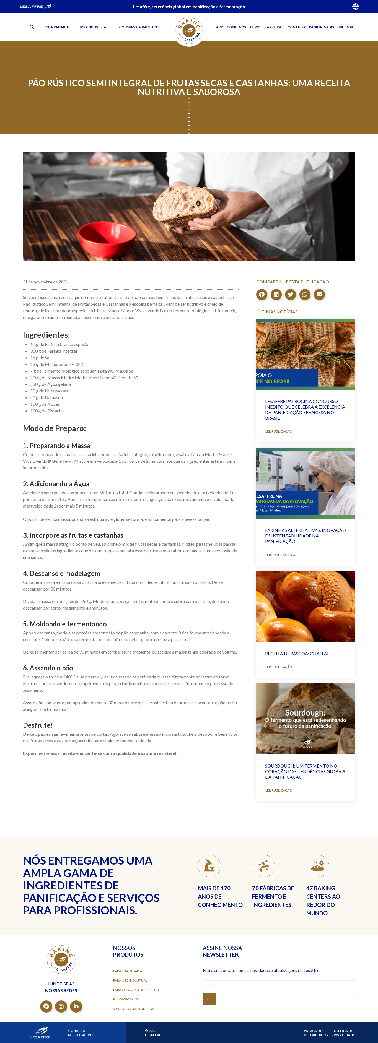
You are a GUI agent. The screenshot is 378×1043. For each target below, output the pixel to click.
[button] (32, 27)
